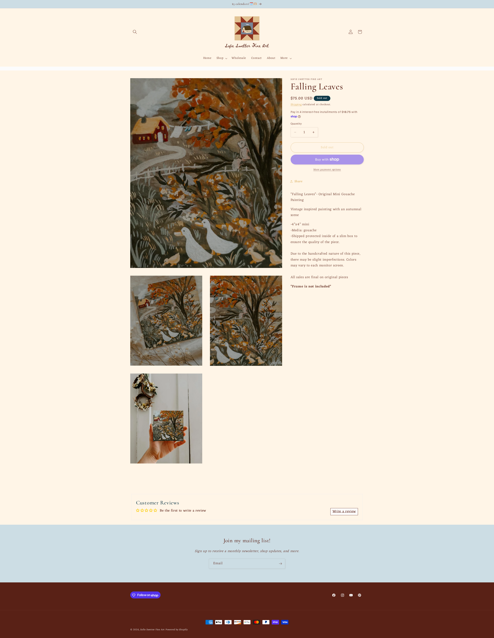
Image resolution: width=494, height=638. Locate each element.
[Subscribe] (280, 564)
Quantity (296, 124)
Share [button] (298, 181)
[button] (135, 31)
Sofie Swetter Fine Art (152, 630)
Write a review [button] (344, 511)
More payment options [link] (327, 169)
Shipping (296, 104)
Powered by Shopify (177, 630)
